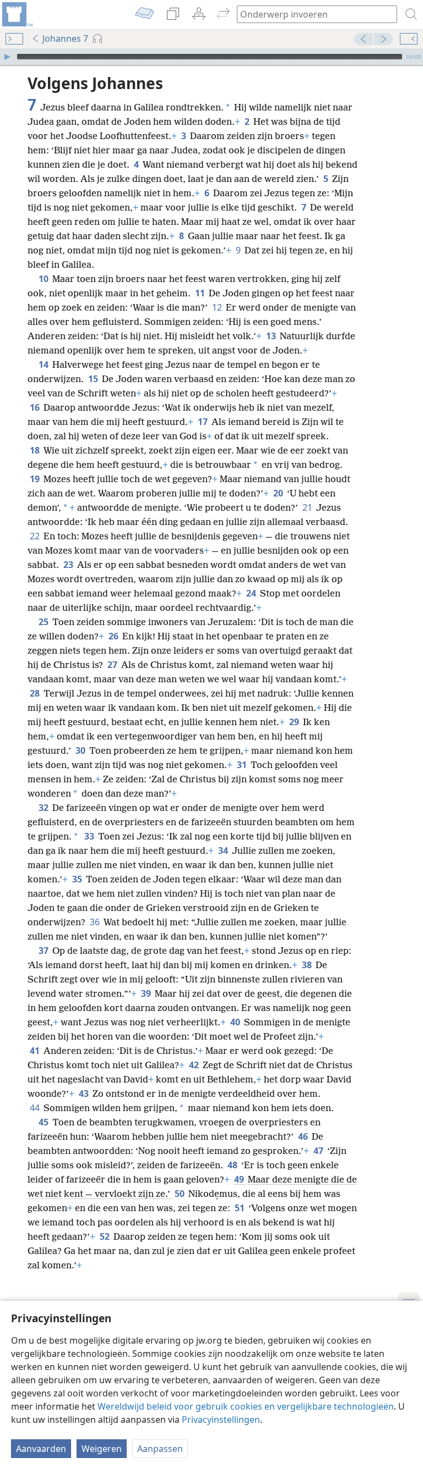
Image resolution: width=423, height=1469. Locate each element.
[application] (211, 56)
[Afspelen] (7, 56)
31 (242, 765)
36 (95, 922)
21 (308, 507)
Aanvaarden (41, 1449)
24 (252, 593)
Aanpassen (160, 1449)
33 (90, 836)
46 (304, 1136)
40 (236, 1022)
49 (240, 1179)
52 (105, 1236)
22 (35, 536)
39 (147, 993)
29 (295, 722)
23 (69, 565)
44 (35, 1108)
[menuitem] (16, 14)
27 (113, 665)
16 (35, 407)
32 (44, 808)
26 (114, 636)
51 (240, 1208)
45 (44, 1122)
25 (44, 622)
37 (44, 951)
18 (35, 450)
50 (180, 1194)
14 (44, 364)
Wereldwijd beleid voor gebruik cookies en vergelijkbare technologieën (245, 1406)
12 (218, 307)
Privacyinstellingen (221, 1419)
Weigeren (102, 1449)
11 (201, 293)
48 (233, 1165)
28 (35, 693)
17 (203, 422)
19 (35, 479)
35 (78, 879)
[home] (16, 14)
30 (81, 750)
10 (44, 279)
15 (94, 379)
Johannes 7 (65, 38)
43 (84, 1093)
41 (35, 1051)
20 (279, 493)
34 (224, 850)
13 (272, 336)
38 (307, 965)
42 (194, 1065)
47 (319, 1151)
